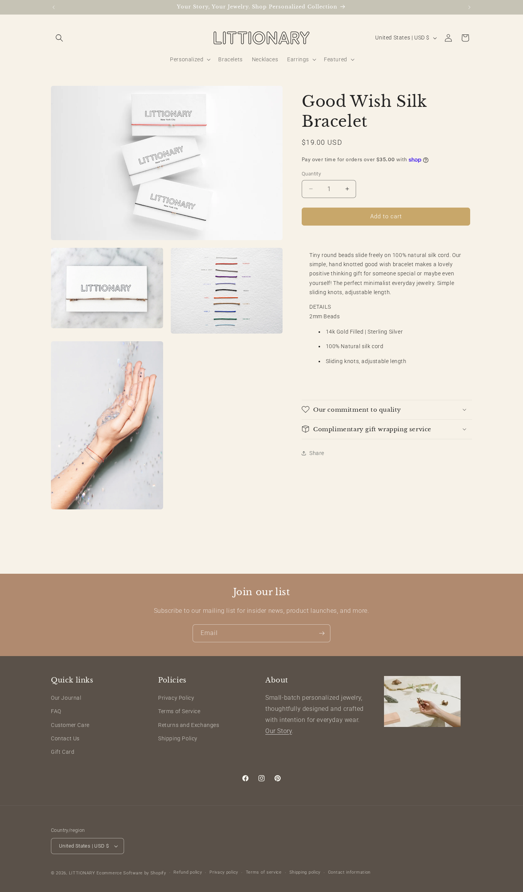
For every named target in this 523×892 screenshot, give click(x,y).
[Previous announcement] (53, 7)
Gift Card (62, 752)
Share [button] (316, 453)
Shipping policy (305, 872)
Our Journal (66, 698)
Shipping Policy (178, 738)
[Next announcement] (469, 7)
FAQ (56, 711)
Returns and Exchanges (188, 725)
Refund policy (187, 872)
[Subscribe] (321, 633)
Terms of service (264, 872)
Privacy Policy (176, 698)
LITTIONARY (82, 873)
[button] (59, 37)
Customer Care (70, 725)
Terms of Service (179, 711)
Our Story (278, 731)
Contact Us (65, 738)
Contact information (349, 872)
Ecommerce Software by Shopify (131, 873)
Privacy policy (223, 872)
